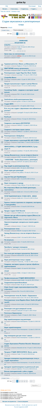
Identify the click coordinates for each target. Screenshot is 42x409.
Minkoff (19, 230)
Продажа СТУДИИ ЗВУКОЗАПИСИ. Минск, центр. (20, 352)
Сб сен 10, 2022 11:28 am (31, 198)
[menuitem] (6, 6)
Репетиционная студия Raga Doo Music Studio (20, 73)
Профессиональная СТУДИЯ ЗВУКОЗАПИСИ (19, 278)
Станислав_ (20, 261)
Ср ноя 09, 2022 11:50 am (28, 178)
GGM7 (19, 70)
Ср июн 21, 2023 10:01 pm (29, 157)
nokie (18, 242)
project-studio (20, 280)
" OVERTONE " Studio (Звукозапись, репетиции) (20, 159)
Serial (18, 249)
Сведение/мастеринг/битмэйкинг (15, 282)
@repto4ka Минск (10, 77)
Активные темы (15, 11)
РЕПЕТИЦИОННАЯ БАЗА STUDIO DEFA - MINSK (20, 196)
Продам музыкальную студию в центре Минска (20, 84)
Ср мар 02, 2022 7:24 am (29, 230)
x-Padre (19, 315)
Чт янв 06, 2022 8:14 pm (27, 242)
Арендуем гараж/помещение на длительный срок (21, 367)
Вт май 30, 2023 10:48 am (30, 161)
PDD (18, 94)
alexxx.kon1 (20, 297)
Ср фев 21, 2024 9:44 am (30, 131)
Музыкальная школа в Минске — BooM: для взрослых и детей (21, 405)
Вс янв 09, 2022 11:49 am (29, 237)
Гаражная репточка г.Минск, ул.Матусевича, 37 (20, 64)
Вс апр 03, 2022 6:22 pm (31, 212)
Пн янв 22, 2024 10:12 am (30, 137)
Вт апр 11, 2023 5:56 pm (27, 168)
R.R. (18, 106)
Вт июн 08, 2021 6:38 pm (28, 268)
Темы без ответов (5, 11)
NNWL (19, 273)
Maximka (19, 219)
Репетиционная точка (11, 229)
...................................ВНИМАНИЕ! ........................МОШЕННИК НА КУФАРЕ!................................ (16, 43)
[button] (14, 34)
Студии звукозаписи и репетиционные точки (21, 23)
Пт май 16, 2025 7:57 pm (27, 106)
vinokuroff (19, 310)
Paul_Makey (20, 172)
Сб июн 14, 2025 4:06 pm (28, 101)
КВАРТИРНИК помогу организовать (16, 68)
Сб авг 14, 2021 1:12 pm (31, 261)
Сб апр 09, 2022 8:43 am (27, 206)
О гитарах (19, 48)
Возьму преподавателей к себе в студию (18, 371)
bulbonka (19, 369)
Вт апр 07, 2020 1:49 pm (30, 310)
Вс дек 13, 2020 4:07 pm (27, 284)
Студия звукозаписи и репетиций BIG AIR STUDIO (21, 140)
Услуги (18, 57)
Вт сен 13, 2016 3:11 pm (29, 56)
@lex (18, 168)
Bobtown (19, 137)
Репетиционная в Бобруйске (14, 136)
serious (19, 56)
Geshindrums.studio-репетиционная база (18, 99)
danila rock (20, 191)
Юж (18, 291)
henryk (19, 226)
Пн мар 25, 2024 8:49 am (29, 119)
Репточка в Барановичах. (13, 313)
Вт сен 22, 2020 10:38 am (31, 297)
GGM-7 (19, 237)
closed (6, 271)
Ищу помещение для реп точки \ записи (18, 335)
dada (18, 284)
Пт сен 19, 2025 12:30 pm (29, 85)
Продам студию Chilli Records (14, 211)
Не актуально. (9, 240)
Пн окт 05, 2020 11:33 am (27, 291)
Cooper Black (20, 142)
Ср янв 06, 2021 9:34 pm (32, 280)
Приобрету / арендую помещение (15, 247)
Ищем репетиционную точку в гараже (17, 260)
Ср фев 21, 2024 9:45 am (30, 125)
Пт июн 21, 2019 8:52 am (29, 373)
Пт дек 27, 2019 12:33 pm (34, 347)
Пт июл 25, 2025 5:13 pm (27, 94)
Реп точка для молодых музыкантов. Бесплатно (21, 253)
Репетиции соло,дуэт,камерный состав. (18, 308)
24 (20, 51)
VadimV (19, 268)
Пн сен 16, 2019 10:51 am (30, 369)
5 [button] (26, 34)
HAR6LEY (19, 125)
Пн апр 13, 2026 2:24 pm (30, 75)
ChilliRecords (20, 212)
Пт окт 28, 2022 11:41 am (33, 185)
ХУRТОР (19, 161)
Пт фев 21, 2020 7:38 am (29, 315)
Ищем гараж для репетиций (13, 170)
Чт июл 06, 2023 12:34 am (31, 150)
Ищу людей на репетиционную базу (16, 166)
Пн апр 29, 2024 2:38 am (30, 112)
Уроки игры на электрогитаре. (14, 54)
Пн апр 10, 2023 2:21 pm (31, 172)
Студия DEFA (8, 104)
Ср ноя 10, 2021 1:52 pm (27, 249)
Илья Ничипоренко (22, 321)
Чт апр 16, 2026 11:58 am (28, 70)
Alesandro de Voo (21, 347)
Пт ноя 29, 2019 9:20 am (27, 354)
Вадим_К (19, 66)
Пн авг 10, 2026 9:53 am (29, 66)
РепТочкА (7, 117)
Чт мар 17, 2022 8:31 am (28, 226)
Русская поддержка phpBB (21, 406)
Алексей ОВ (20, 255)
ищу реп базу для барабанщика (15, 177)
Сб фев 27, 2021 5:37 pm (28, 273)
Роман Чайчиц (21, 185)
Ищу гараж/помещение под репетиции (17, 319)
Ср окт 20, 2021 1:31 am (31, 255)
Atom (18, 206)
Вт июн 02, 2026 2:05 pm (28, 47)
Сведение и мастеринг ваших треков (17, 129)
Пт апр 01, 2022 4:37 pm (29, 219)
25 (22, 51)
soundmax (20, 150)
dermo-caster (20, 304)
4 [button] (24, 34)
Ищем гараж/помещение (12, 327)
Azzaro (19, 85)
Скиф (18, 47)
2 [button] (19, 34)
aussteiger (20, 75)
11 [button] (31, 34)
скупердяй (20, 112)
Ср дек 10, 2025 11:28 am (28, 79)
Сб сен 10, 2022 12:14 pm (31, 191)
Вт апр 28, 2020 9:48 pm (32, 304)
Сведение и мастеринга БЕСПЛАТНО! (17, 123)
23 (18, 51)
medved (19, 373)
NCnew (19, 119)
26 (24, 51)
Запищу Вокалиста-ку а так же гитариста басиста (21, 155)
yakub (18, 79)
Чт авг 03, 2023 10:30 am (32, 142)
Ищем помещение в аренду (13, 183)
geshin (19, 101)
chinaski (10, 27)
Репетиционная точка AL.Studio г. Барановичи (20, 295)
